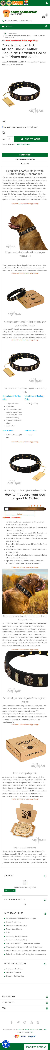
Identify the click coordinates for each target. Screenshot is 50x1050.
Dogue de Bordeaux (13, 972)
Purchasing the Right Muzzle (16, 936)
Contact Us (26, 21)
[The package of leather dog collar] (25, 748)
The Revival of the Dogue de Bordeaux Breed (23, 943)
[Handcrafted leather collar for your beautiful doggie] (25, 466)
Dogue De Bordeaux (13, 922)
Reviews (25, 164)
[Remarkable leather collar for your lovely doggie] (25, 297)
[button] (46, 26)
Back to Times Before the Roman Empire (21, 918)
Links (8, 932)
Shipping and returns (25, 159)
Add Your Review (23, 144)
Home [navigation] (5, 33)
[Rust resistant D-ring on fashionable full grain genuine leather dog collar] (25, 673)
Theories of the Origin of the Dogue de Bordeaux (24, 947)
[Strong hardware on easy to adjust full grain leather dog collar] (25, 364)
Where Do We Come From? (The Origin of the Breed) (26, 950)
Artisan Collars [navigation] (13, 33)
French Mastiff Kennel (14, 929)
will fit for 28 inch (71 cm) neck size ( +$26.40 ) (21, 127)
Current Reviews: (8, 144)
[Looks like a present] (25, 823)
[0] (43, 18)
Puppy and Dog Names (14, 969)
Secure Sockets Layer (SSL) (16, 940)
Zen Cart (29, 1032)
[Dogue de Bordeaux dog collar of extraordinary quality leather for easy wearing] (25, 591)
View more (9, 890)
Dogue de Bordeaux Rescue (16, 925)
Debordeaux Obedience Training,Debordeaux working (26, 954)
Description (24, 155)
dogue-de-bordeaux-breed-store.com (31, 1029)
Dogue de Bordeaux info (15, 976)
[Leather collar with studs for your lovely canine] (25, 227)
